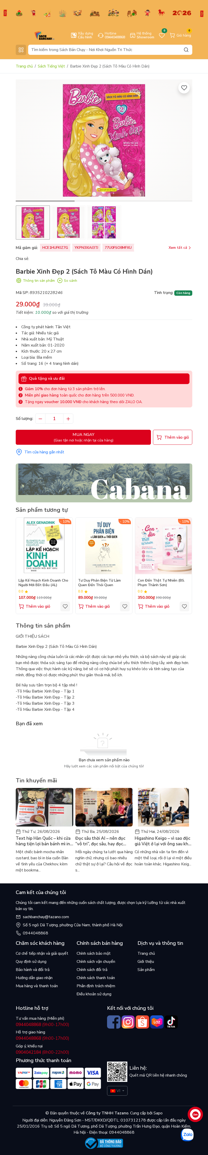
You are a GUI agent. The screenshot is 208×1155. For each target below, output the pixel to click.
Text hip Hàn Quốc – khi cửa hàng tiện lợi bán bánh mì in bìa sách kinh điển (43, 841)
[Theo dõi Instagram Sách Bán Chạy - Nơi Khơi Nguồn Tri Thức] (128, 1022)
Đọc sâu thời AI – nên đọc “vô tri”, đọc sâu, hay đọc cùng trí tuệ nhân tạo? (100, 841)
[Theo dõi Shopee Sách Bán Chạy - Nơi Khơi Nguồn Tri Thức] (142, 1022)
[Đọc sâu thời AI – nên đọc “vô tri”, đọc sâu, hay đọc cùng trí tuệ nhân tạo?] (104, 807)
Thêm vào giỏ (38, 606)
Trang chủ (24, 66)
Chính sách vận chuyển (96, 961)
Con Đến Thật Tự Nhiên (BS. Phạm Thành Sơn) (161, 582)
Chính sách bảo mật (94, 953)
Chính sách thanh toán (96, 978)
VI (118, 1091)
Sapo (157, 1113)
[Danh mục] (21, 50)
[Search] (186, 50)
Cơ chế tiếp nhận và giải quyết (42, 953)
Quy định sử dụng (31, 961)
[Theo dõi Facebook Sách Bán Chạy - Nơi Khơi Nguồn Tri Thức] (113, 1022)
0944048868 (35, 933)
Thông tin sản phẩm (39, 280)
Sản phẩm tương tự (42, 510)
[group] (104, 140)
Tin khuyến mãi (36, 780)
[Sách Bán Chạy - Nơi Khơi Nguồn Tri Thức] (37, 35)
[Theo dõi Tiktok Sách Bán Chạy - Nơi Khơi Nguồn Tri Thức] (171, 1022)
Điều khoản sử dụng (94, 994)
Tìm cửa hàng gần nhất (44, 452)
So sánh (70, 280)
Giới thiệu (145, 961)
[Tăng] (68, 419)
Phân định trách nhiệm (96, 986)
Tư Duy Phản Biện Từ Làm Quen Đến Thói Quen (99, 582)
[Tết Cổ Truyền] (104, 12)
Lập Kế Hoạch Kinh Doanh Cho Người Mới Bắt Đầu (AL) (43, 582)
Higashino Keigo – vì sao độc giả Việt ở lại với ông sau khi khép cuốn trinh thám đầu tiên (162, 841)
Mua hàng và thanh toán (37, 986)
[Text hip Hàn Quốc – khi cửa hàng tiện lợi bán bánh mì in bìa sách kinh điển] (44, 807)
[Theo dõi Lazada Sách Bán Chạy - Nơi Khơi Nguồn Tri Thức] (157, 1022)
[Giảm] (40, 419)
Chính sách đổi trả (92, 969)
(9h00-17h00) (42, 1025)
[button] (184, 141)
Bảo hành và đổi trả (32, 969)
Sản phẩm (146, 969)
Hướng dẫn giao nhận (34, 978)
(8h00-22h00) (42, 1052)
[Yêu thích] (184, 87)
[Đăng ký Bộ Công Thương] (104, 1143)
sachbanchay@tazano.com (46, 917)
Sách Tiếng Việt (51, 66)
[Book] (104, 482)
